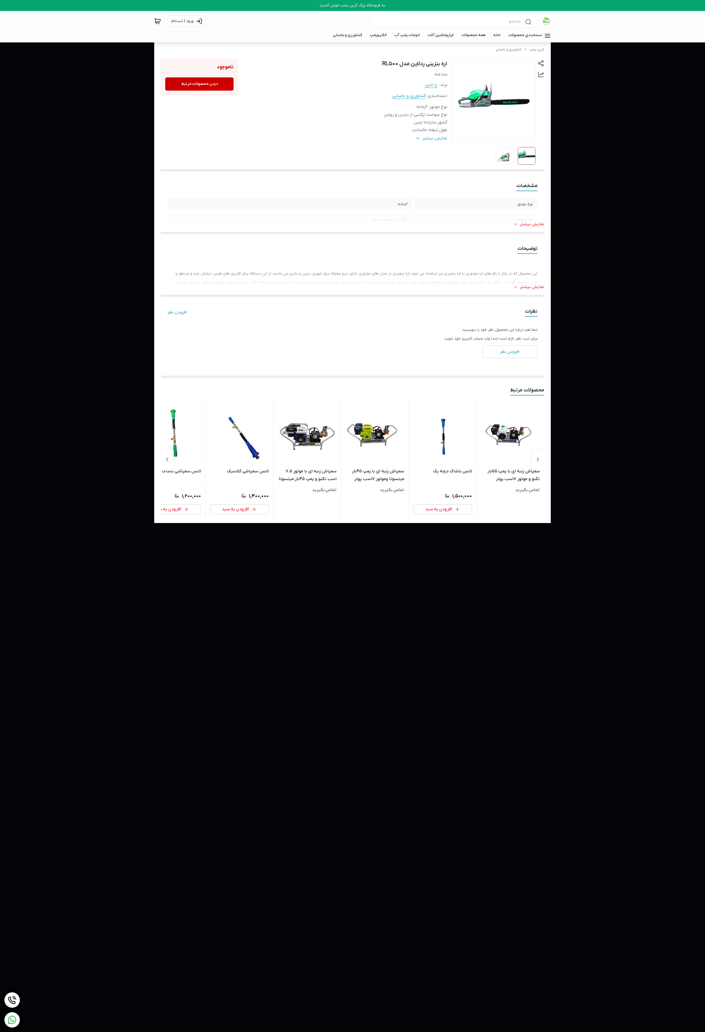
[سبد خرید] (157, 21)
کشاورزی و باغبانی (509, 49)
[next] (167, 459)
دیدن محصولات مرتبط (199, 83)
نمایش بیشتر (532, 224)
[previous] (537, 459)
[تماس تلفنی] (12, 1000)
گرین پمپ (537, 49)
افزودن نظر (177, 312)
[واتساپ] (12, 1020)
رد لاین (431, 85)
